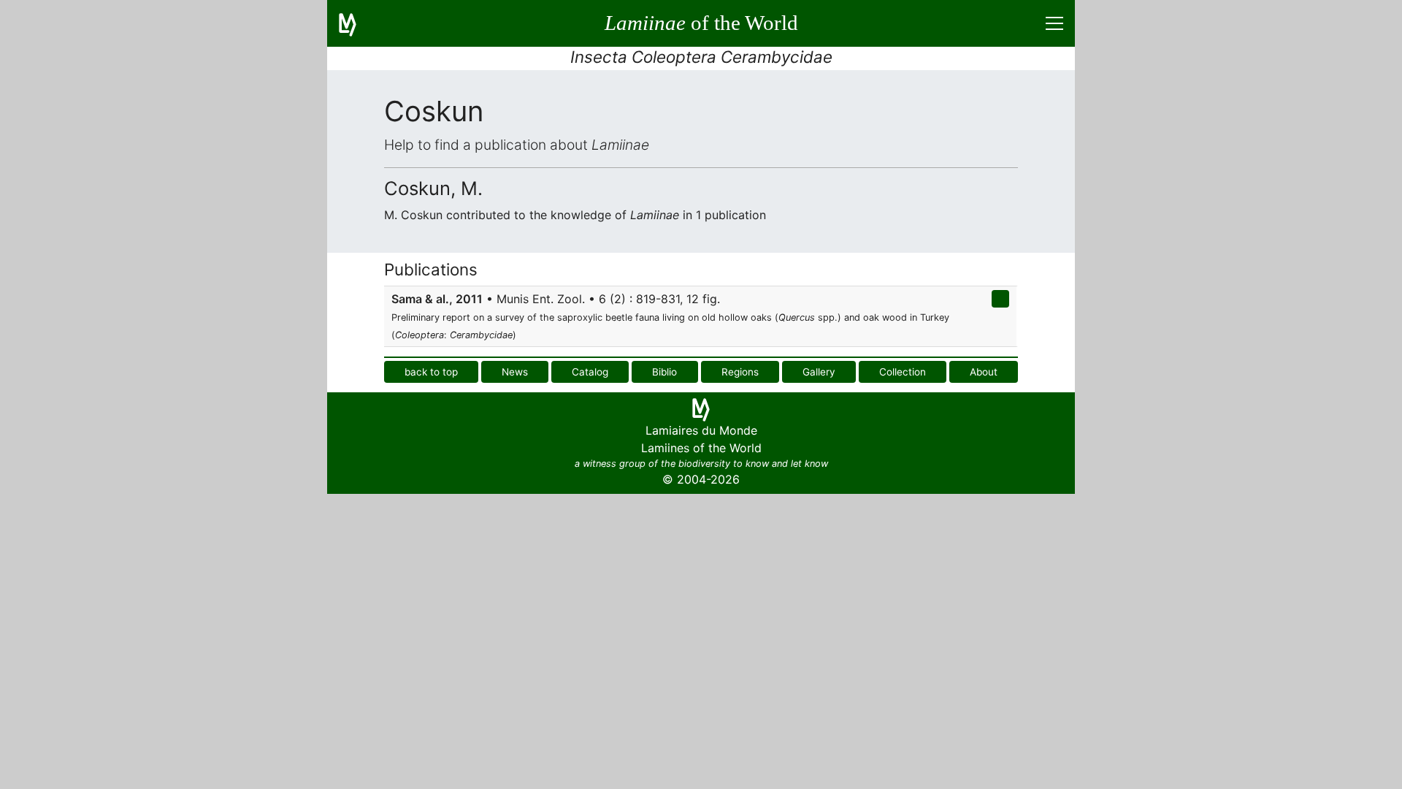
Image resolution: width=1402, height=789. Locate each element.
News (515, 372)
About (983, 372)
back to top (431, 372)
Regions (740, 372)
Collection (902, 372)
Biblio (664, 372)
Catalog (590, 372)
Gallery (818, 372)
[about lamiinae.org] (356, 23)
